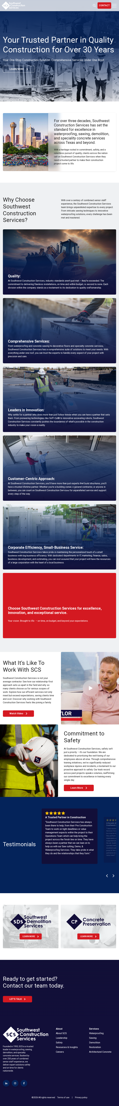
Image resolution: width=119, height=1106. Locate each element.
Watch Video (16, 713)
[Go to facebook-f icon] (24, 1083)
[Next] (113, 876)
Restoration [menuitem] (95, 1047)
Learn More (76, 787)
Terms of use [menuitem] (63, 1097)
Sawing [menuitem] (93, 1038)
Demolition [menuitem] (94, 1042)
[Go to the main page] (13, 5)
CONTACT (104, 5)
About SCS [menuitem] (61, 1033)
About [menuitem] (59, 1028)
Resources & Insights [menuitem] (67, 1047)
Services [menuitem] (94, 1028)
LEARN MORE (17, 69)
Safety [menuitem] (59, 1042)
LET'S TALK (15, 999)
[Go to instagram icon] (15, 1083)
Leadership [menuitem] (61, 1038)
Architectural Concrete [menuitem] (100, 1051)
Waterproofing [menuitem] (96, 1033)
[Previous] (107, 876)
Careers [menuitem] (60, 1051)
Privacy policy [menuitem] (81, 1097)
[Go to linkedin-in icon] (6, 1083)
